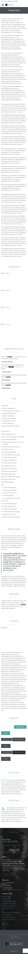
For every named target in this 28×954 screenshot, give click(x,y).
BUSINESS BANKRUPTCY (9, 901)
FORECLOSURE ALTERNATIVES (11, 912)
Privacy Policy (5, 924)
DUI (3, 910)
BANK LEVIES (6, 896)
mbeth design (18, 937)
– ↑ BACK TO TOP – (14, 832)
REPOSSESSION (6, 915)
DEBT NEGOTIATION (8, 908)
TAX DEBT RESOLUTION (9, 917)
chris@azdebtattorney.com (13, 889)
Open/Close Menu (3, 5)
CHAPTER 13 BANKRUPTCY (9, 906)
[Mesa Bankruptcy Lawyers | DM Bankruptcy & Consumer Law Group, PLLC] (9, 5)
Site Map (4, 923)
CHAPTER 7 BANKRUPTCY (9, 903)
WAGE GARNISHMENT (8, 919)
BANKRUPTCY (6, 899)
